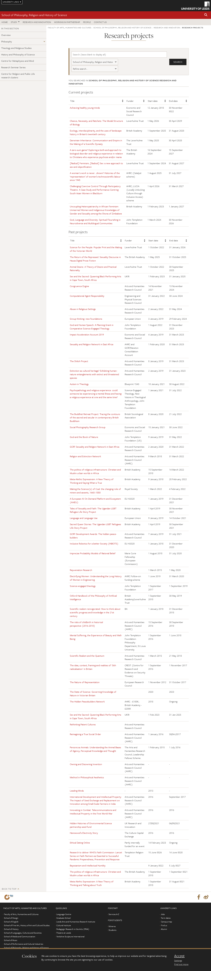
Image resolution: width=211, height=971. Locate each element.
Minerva (112, 926)
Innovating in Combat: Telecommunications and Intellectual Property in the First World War (93, 811)
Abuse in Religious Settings (83, 309)
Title (72, 101)
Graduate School (63, 917)
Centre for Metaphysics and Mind (17, 61)
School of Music (10, 940)
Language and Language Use (83, 518)
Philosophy (6, 41)
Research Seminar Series (13, 67)
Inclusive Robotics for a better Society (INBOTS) (94, 543)
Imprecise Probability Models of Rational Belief (92, 553)
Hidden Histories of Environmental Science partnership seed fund (91, 825)
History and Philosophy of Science (18, 54)
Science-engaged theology (83, 586)
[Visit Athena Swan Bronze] (9, 897)
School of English (11, 921)
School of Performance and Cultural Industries (23, 943)
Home (5, 22)
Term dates (166, 917)
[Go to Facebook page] (198, 897)
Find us (164, 925)
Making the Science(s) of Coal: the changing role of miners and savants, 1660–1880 (95, 490)
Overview (6, 35)
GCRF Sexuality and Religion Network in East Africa (94, 446)
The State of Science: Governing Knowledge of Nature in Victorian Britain (93, 693)
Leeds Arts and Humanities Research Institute (75, 921)
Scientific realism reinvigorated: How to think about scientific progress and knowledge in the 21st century (95, 612)
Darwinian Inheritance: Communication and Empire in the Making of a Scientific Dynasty (96, 142)
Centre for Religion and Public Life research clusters (18, 75)
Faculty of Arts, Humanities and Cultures (69, 27)
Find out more (181, 964)
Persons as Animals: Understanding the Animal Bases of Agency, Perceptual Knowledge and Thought (95, 749)
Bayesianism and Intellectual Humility (88, 865)
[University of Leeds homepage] (195, 6)
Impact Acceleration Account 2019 (87, 334)
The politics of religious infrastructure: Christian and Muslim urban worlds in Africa (95, 471)
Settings (178, 960)
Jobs (163, 914)
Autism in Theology (79, 384)
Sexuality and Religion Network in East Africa (91, 344)
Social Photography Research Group (87, 427)
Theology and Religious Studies (16, 48)
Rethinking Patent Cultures (83, 724)
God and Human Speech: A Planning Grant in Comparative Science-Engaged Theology (91, 326)
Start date (153, 101)
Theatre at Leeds (63, 932)
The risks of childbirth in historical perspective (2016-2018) (86, 623)
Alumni (164, 929)
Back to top (9, 888)
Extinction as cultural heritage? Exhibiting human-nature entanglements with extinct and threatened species (94, 374)
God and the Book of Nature (84, 437)
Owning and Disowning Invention (86, 764)
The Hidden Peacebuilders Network (87, 701)
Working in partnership (67, 22)
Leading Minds (77, 790)
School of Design (11, 917)
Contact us (100, 22)
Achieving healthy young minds (85, 107)
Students (112, 930)
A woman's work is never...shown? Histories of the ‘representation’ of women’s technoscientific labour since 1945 (95, 176)
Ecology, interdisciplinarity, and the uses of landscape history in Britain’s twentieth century (96, 132)
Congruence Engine (79, 286)
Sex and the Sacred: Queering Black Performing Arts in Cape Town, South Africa (95, 278)
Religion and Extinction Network (85, 456)
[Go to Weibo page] (206, 897)
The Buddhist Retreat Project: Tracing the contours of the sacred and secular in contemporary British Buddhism (95, 417)
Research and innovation (37, 22)
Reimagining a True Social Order (85, 734)
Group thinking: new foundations (86, 318)
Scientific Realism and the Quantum (87, 655)
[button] (205, 15)
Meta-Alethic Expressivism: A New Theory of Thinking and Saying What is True (91, 480)
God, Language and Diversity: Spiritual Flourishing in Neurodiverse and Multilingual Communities (95, 221)
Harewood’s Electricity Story (84, 833)
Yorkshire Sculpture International (70, 936)
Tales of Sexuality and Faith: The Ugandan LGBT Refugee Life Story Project (93, 510)
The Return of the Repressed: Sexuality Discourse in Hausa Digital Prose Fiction (95, 258)
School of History (11, 929)
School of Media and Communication (19, 936)
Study (14, 22)
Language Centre (63, 914)
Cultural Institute (63, 925)
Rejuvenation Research (81, 570)
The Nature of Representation (84, 682)
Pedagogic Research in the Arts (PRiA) (72, 929)
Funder (130, 101)
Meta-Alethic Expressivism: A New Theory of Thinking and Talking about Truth (91, 883)
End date (173, 101)
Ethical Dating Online (80, 842)
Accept (179, 956)
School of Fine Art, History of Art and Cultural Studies (27, 925)
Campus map (166, 921)
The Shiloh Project (79, 361)
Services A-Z (114, 914)
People (87, 22)
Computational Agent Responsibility (87, 296)
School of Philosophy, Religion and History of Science (34, 15)
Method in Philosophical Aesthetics (87, 777)
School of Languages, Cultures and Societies (23, 932)
